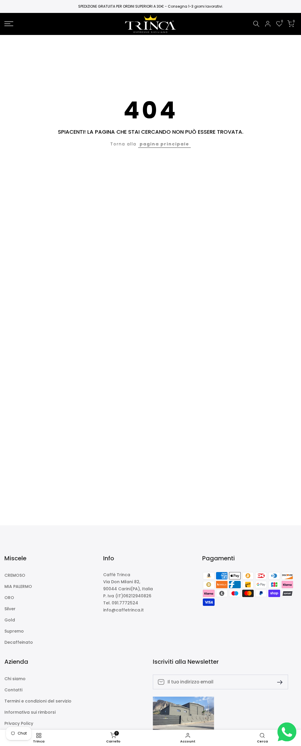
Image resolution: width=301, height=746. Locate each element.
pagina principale (164, 144)
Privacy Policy (18, 723)
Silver (10, 609)
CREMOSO (14, 575)
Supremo (14, 631)
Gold (9, 620)
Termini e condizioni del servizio (37, 701)
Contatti (13, 690)
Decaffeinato (18, 642)
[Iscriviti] (277, 682)
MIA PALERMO (18, 586)
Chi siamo (15, 679)
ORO (9, 598)
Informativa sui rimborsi (30, 712)
